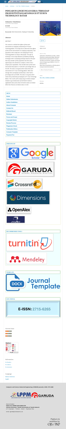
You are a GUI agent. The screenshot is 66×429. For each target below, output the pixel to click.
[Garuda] (30, 177)
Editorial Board (11, 111)
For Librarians (8, 367)
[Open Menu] (5, 1)
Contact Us (9, 108)
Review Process (11, 123)
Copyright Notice (11, 120)
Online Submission (12, 99)
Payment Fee (10, 135)
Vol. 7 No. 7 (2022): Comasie (22, 6)
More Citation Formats (47, 70)
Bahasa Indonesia (10, 376)
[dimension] (28, 204)
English (7, 379)
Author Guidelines (11, 102)
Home (6, 6)
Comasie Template (12, 132)
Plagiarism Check (11, 126)
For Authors (8, 364)
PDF (43, 40)
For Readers (8, 362)
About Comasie (11, 105)
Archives (12, 6)
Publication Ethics (11, 129)
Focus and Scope (11, 117)
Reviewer (9, 114)
